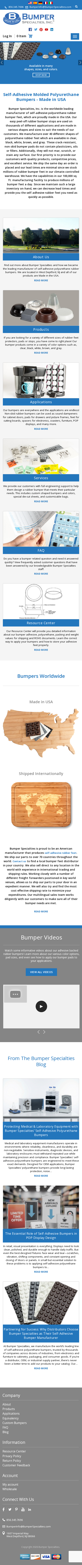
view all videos (41, 972)
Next (80, 62)
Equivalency (10, 1418)
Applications (11, 1414)
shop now (41, 75)
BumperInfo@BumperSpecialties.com (50, 7)
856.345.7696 (16, 7)
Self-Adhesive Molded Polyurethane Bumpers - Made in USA (41, 96)
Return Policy (11, 1461)
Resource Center (14, 1451)
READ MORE (41, 280)
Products (8, 1409)
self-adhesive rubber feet (60, 852)
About (6, 1404)
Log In (7, 36)
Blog (5, 1432)
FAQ (5, 1428)
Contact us (19, 861)
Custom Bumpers (14, 1423)
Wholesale (9, 1489)
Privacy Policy (11, 1456)
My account (10, 1485)
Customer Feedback (16, 1465)
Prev (2, 62)
